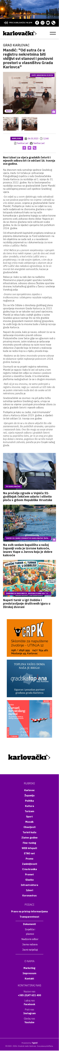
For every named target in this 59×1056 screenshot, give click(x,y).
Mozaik (29, 821)
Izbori (29, 890)
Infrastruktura (29, 884)
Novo (8, 111)
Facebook (29, 1004)
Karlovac (17, 138)
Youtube (29, 1022)
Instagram (29, 1013)
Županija (29, 795)
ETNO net (29, 853)
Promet (29, 874)
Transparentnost (29, 916)
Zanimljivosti (29, 863)
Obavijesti (29, 827)
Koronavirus (29, 895)
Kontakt (29, 978)
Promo (29, 858)
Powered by (29, 1043)
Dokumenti (29, 924)
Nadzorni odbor (29, 939)
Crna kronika (29, 869)
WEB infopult (29, 848)
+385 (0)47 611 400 (29, 995)
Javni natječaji (30, 949)
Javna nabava (30, 944)
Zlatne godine (29, 837)
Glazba (29, 879)
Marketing (29, 968)
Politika (29, 800)
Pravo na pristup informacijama (29, 911)
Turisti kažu (29, 832)
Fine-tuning (29, 842)
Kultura (29, 805)
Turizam (29, 811)
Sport (29, 816)
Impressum (29, 973)
